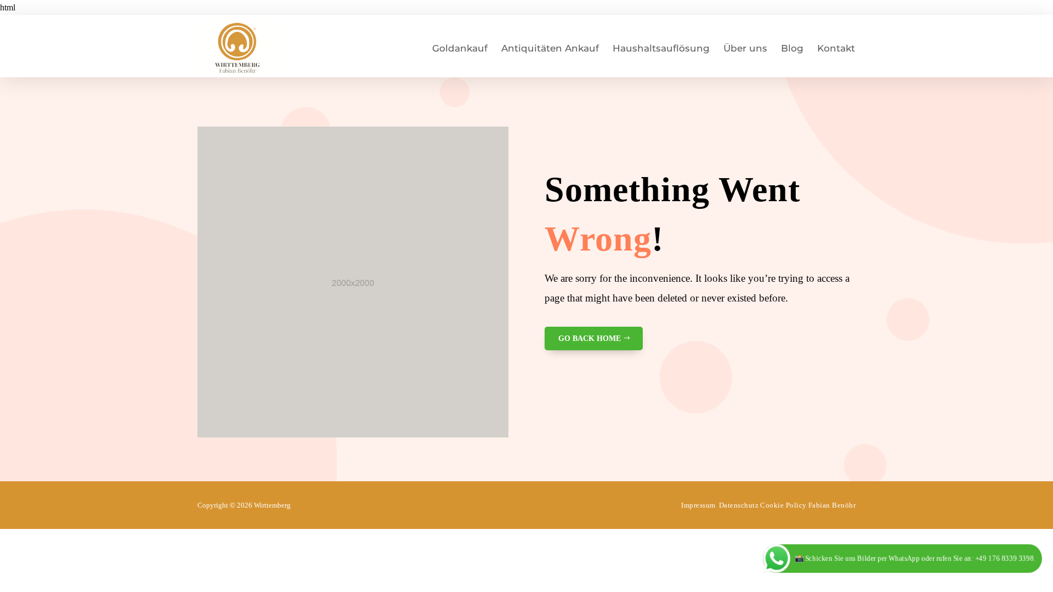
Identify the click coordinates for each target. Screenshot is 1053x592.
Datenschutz (739, 505)
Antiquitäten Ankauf (550, 48)
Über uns (745, 48)
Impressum (698, 505)
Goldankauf (460, 48)
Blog (792, 48)
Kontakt (836, 48)
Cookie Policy (783, 505)
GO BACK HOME (589, 338)
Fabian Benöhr (832, 505)
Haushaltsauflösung (661, 48)
